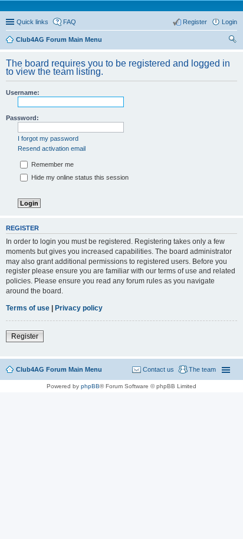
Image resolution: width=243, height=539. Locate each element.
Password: (22, 117)
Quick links (32, 21)
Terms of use (28, 308)
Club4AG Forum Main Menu (59, 369)
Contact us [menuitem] (158, 369)
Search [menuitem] (232, 40)
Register (24, 336)
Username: (23, 92)
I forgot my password (48, 138)
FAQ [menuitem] (69, 21)
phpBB (90, 386)
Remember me (51, 164)
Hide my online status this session (79, 177)
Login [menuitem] (229, 21)
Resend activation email (52, 148)
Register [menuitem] (195, 21)
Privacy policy (79, 308)
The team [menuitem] (202, 369)
